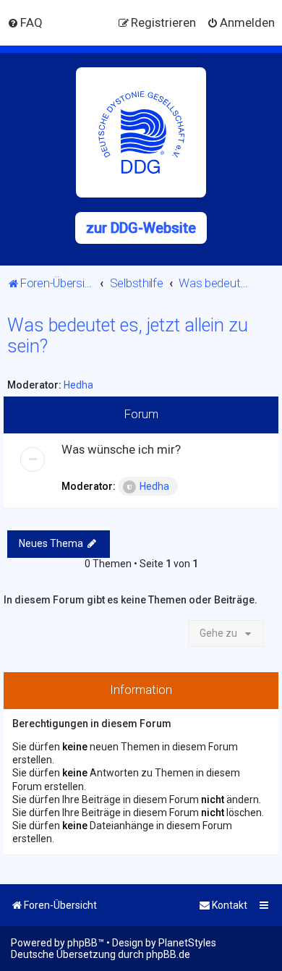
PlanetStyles (187, 943)
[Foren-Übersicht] (141, 132)
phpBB (82, 943)
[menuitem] (25, 22)
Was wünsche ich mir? (121, 449)
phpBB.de (168, 954)
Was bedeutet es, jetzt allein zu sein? (127, 336)
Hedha (78, 385)
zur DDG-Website (141, 228)
